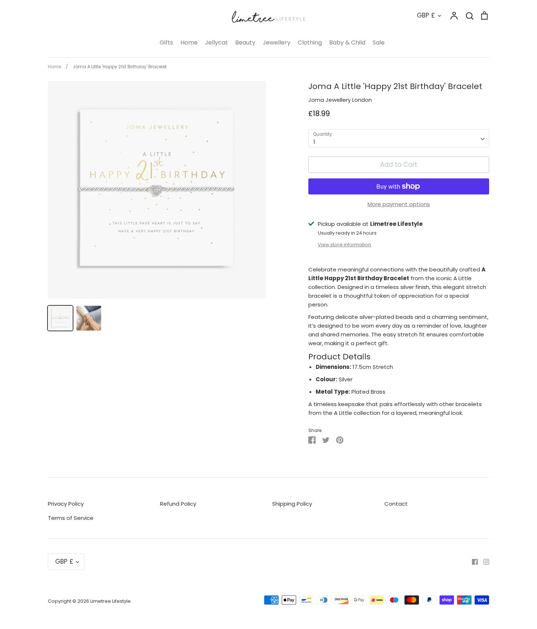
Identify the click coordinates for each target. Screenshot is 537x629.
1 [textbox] (314, 142)
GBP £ (426, 15)
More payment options (398, 204)
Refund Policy (178, 504)
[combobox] (398, 138)
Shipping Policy (292, 504)
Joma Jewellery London (340, 100)
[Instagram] (483, 561)
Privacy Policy (66, 504)
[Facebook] (472, 561)
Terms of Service (71, 518)
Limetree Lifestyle (110, 601)
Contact (396, 504)
